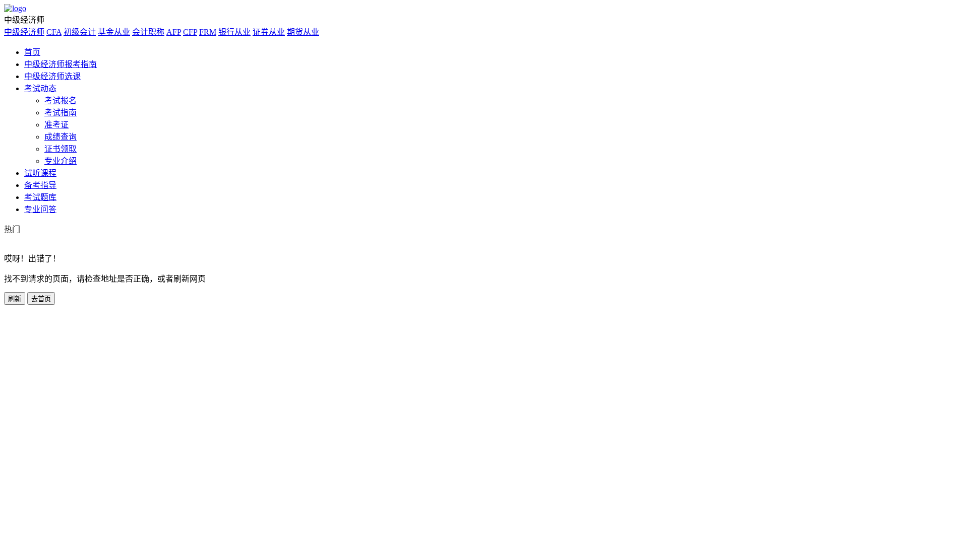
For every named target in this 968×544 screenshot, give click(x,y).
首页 (32, 52)
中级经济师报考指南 (60, 64)
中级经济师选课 (52, 76)
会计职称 (148, 32)
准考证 (56, 124)
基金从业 (114, 32)
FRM (207, 32)
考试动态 (40, 88)
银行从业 (234, 32)
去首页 (41, 299)
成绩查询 (60, 136)
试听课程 (40, 173)
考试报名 (60, 100)
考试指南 (60, 112)
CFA (54, 32)
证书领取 (60, 149)
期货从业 (303, 32)
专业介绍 (60, 161)
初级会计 (80, 32)
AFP (173, 32)
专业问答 (40, 209)
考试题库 (40, 197)
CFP (190, 32)
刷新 (14, 299)
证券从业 (269, 32)
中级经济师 (24, 32)
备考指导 (40, 185)
